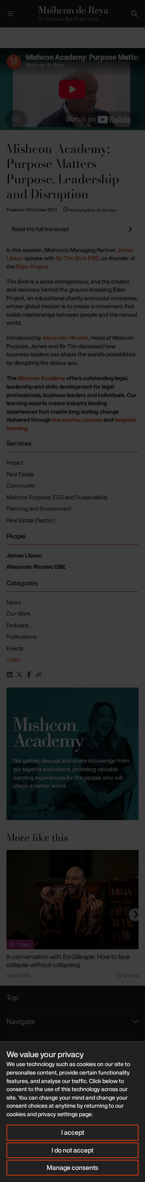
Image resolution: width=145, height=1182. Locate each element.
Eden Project (32, 266)
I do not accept (72, 1150)
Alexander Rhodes (65, 337)
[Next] (135, 914)
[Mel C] (72, 754)
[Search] (134, 13)
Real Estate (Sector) (30, 520)
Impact (14, 462)
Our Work (18, 613)
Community (20, 485)
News (13, 602)
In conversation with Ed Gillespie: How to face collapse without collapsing (68, 961)
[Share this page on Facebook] (29, 674)
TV (45, 34)
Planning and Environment (38, 508)
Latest (27, 34)
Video (13, 659)
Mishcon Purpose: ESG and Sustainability (57, 497)
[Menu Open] (10, 13)
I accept (72, 1132)
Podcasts (17, 625)
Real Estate (20, 474)
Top (12, 997)
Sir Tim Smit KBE (77, 258)
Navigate (20, 1021)
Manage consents (72, 1167)
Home (6, 34)
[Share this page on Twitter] (19, 674)
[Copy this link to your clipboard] (38, 674)
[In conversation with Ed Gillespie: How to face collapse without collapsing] (72, 899)
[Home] (72, 13)
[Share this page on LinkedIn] (9, 674)
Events (14, 648)
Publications (21, 636)
